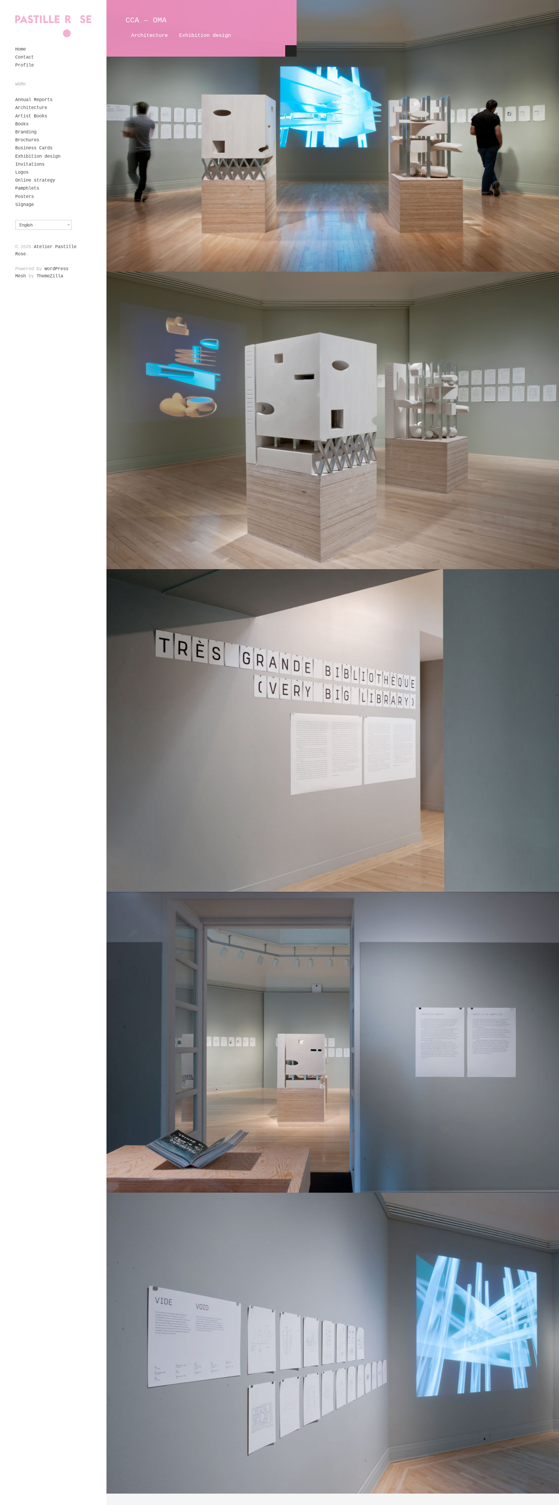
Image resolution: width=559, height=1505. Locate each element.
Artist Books (31, 116)
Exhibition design (37, 156)
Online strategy (35, 180)
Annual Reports (33, 100)
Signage (24, 204)
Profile (24, 65)
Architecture (31, 108)
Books (22, 124)
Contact (24, 57)
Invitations (29, 164)
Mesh (20, 276)
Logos (22, 172)
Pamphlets (27, 188)
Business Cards (33, 148)
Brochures (27, 140)
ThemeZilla (50, 276)
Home (20, 49)
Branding (26, 132)
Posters (24, 196)
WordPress (56, 269)
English (26, 225)
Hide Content (291, 51)
